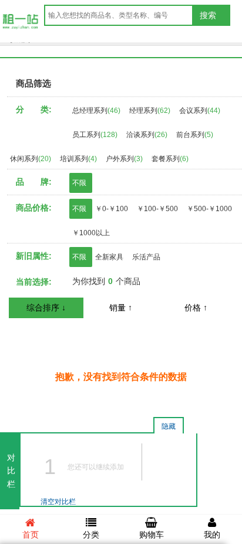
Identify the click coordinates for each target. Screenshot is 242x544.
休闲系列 (30, 159)
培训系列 (78, 159)
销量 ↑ (120, 307)
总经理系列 (96, 110)
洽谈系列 (146, 135)
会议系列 (199, 110)
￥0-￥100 (111, 209)
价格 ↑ (195, 307)
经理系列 (149, 110)
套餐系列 (170, 159)
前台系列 (194, 135)
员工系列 (94, 135)
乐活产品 (146, 257)
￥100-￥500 (157, 209)
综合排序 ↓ (46, 307)
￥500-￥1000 (209, 209)
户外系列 (124, 159)
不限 (79, 183)
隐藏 (169, 426)
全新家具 (109, 257)
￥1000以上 (91, 233)
